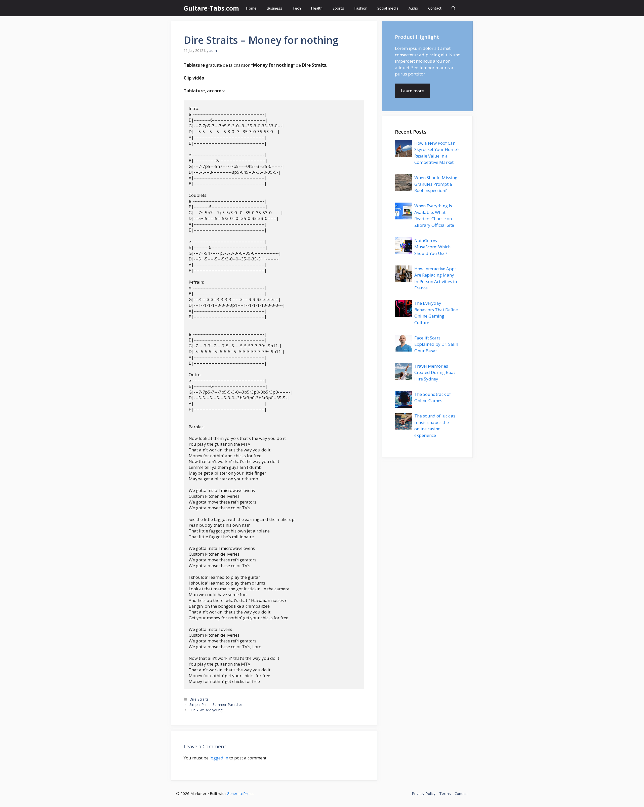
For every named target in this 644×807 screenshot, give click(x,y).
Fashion (360, 8)
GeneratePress (240, 793)
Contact (434, 8)
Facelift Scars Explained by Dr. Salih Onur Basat (436, 344)
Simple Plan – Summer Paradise (215, 704)
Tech (296, 8)
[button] (453, 8)
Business (274, 8)
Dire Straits (199, 699)
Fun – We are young (206, 710)
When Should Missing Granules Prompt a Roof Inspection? (435, 184)
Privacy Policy (423, 793)
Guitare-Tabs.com (211, 8)
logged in (219, 758)
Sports (338, 8)
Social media (387, 8)
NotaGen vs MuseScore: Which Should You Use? (432, 247)
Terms (445, 793)
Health (317, 8)
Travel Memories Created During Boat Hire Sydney (434, 372)
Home (251, 8)
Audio (413, 8)
